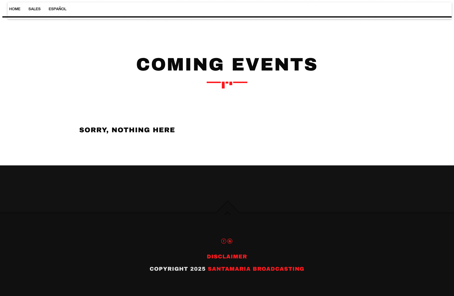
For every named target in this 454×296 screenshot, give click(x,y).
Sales (34, 9)
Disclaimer (227, 257)
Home (14, 9)
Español (57, 9)
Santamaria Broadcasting (256, 269)
